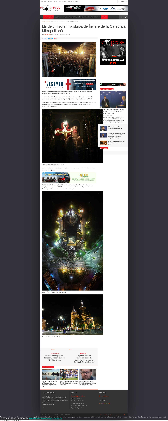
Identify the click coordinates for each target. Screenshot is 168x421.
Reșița (50, 1)
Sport (98, 17)
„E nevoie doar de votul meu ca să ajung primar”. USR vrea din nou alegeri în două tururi (112, 111)
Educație (74, 17)
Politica (56, 17)
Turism (87, 17)
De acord (32, 418)
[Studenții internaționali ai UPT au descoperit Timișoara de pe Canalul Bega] (50, 379)
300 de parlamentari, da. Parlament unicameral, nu (115, 127)
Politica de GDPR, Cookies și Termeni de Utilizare (48, 418)
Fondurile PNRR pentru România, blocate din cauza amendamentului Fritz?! (87, 383)
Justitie (62, 17)
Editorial (104, 17)
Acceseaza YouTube (104, 403)
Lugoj (55, 1)
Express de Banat (103, 396)
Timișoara (44, 1)
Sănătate (81, 17)
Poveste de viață (73, 1)
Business (68, 17)
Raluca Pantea (103, 115)
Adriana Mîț (47, 34)
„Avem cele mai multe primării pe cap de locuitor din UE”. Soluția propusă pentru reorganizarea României (116, 136)
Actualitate (49, 17)
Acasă (43, 21)
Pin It (70, 349)
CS (41, 17)
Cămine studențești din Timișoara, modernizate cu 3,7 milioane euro (54, 358)
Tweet (53, 349)
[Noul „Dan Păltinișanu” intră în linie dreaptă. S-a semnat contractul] (69, 379)
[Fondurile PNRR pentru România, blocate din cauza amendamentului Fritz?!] (87, 379)
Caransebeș (62, 1)
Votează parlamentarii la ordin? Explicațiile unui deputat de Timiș (116, 143)
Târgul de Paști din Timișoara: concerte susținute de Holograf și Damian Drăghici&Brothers (84, 359)
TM (44, 17)
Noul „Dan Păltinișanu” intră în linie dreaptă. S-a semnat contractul (69, 383)
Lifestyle (93, 17)
